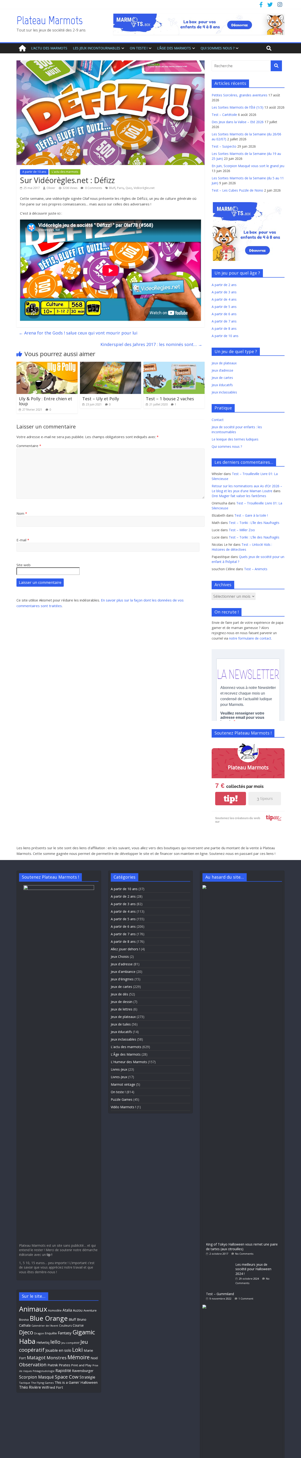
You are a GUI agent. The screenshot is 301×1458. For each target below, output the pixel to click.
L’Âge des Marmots (174, 48)
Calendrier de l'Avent (45, 1325)
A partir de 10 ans (34, 172)
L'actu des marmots (65, 172)
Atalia (67, 1310)
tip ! (49, 1254)
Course (78, 1325)
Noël (94, 1358)
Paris (120, 188)
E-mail (22, 540)
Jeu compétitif (70, 1342)
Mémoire (78, 1357)
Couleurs (65, 1326)
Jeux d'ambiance (123, 971)
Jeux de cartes (222, 377)
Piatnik (53, 1365)
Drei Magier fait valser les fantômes (239, 496)
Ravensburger (82, 1370)
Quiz (129, 188)
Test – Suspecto (224, 146)
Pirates (64, 1365)
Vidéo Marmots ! (123, 1107)
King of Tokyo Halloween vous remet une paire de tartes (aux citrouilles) (242, 1246)
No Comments (244, 1253)
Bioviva (24, 1320)
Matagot (36, 1357)
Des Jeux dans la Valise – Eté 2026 (238, 122)
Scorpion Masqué (36, 1377)
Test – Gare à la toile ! (251, 515)
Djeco (26, 1332)
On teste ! (138, 48)
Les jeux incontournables (96, 48)
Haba (27, 1341)
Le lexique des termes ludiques (235, 439)
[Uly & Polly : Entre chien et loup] (47, 364)
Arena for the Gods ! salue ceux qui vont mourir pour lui (78, 333)
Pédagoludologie (44, 1371)
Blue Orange (49, 1318)
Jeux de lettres (121, 1009)
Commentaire (28, 445)
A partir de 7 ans (224, 321)
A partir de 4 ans (224, 299)
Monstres (57, 1357)
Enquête (51, 1333)
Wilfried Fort (52, 1387)
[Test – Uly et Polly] (110, 364)
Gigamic (83, 1332)
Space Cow (67, 1376)
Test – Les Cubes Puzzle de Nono (237, 190)
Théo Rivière (30, 1387)
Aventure (90, 1310)
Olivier (51, 188)
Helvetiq (42, 1342)
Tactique (24, 1382)
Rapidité (63, 1370)
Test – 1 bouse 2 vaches (170, 398)
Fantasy (64, 1333)
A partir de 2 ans (224, 285)
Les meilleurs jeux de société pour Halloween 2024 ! (253, 1269)
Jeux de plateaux (224, 363)
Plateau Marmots (49, 20)
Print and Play (81, 1365)
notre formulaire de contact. (250, 638)
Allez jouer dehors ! (125, 949)
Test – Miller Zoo (242, 530)
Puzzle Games (121, 1099)
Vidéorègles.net (144, 188)
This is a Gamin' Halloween (76, 1382)
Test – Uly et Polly (100, 398)
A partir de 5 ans (224, 306)
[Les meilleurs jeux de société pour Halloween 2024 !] (218, 1262)
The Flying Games (42, 1382)
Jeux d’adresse (222, 370)
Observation (33, 1364)
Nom (21, 513)
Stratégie (87, 1377)
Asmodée (55, 1311)
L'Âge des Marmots (126, 1054)
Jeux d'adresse (122, 964)
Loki (77, 1349)
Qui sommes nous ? (217, 48)
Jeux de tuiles (121, 1024)
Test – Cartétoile (224, 114)
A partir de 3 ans (224, 292)
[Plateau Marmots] (22, 48)
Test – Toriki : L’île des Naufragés (254, 522)
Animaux (33, 1309)
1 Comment (245, 1298)
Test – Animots (255, 569)
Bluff (112, 188)
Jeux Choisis (120, 956)
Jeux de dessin (121, 1001)
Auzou (78, 1310)
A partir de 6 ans (224, 314)
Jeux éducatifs (222, 385)
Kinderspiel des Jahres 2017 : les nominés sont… (151, 344)
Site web (23, 564)
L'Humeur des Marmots (129, 1062)
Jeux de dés (119, 994)
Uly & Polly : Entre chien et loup (45, 401)
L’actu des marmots (49, 48)
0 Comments (93, 188)
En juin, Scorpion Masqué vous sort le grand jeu (248, 166)
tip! (231, 798)
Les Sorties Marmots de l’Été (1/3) (237, 107)
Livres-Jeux (119, 1069)
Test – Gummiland (220, 1294)
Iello (55, 1341)
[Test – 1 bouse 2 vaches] (174, 364)
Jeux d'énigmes (122, 979)
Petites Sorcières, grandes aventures (239, 95)
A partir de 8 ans (224, 328)
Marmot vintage (123, 1084)
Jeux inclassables (224, 392)
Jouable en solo (58, 1350)
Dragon (39, 1333)
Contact (218, 419)
